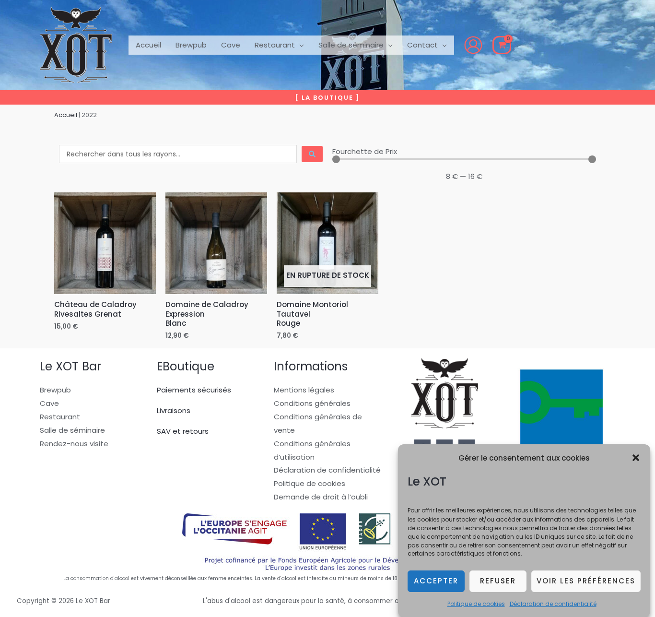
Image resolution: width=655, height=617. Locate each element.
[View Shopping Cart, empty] (501, 45)
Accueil (65, 115)
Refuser (498, 581)
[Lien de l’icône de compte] (473, 45)
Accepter (436, 581)
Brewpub (55, 390)
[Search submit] (312, 154)
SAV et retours (183, 431)
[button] (636, 458)
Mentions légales (304, 390)
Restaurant (60, 417)
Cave (49, 403)
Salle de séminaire (72, 430)
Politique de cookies (476, 603)
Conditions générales (312, 403)
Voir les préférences (586, 581)
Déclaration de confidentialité (553, 603)
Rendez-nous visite (74, 444)
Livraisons (173, 410)
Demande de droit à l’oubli (321, 497)
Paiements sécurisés (194, 390)
